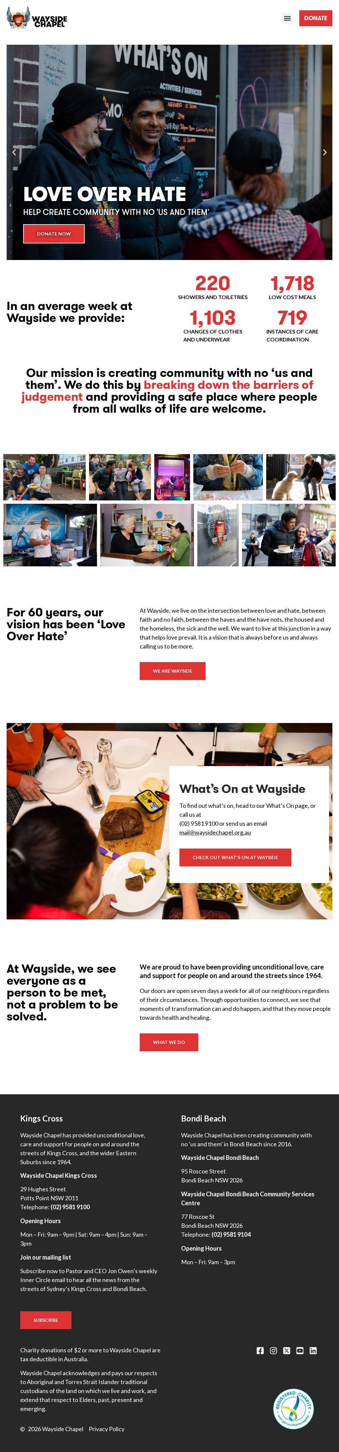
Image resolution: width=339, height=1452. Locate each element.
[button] (287, 18)
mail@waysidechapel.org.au (215, 832)
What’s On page (287, 805)
